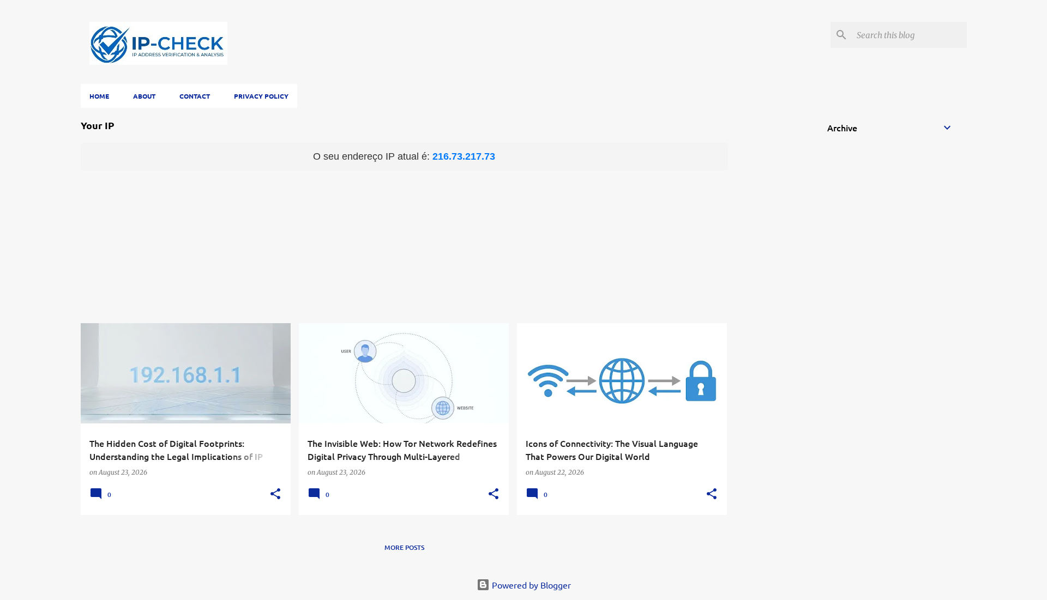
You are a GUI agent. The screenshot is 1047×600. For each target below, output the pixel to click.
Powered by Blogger (530, 584)
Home (99, 96)
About (144, 96)
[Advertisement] (404, 247)
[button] (275, 494)
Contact (194, 96)
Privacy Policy (261, 96)
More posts (404, 547)
